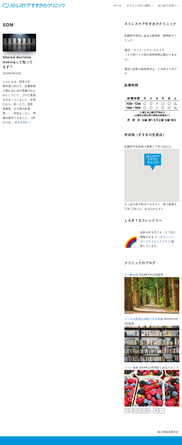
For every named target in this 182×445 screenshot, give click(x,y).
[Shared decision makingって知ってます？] (19, 42)
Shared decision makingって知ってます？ (18, 62)
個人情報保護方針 (168, 431)
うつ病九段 (131, 274)
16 (155, 410)
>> (162, 410)
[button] (152, 5)
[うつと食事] (151, 405)
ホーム (118, 5)
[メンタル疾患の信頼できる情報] (151, 361)
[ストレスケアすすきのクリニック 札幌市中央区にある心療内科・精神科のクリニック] (34, 5)
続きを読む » (23, 122)
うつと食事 (131, 367)
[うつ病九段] (151, 312)
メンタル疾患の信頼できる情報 (143, 318)
